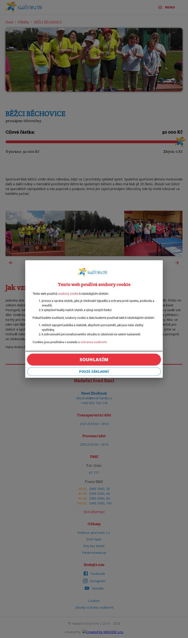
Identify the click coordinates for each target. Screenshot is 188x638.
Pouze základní (94, 371)
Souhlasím (94, 359)
